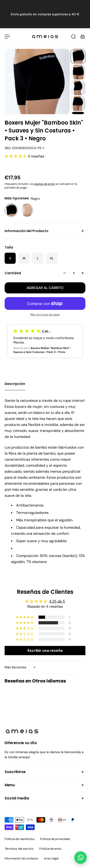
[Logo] (45, 36)
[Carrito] (82, 36)
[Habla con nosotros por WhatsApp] (80, 857)
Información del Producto (26, 231)
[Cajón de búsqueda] (73, 36)
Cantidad (13, 273)
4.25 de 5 (57, 601)
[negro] (11, 210)
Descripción (15, 383)
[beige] (27, 210)
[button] (16, 156)
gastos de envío (44, 184)
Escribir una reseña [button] (45, 650)
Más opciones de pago (45, 314)
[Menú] (7, 36)
